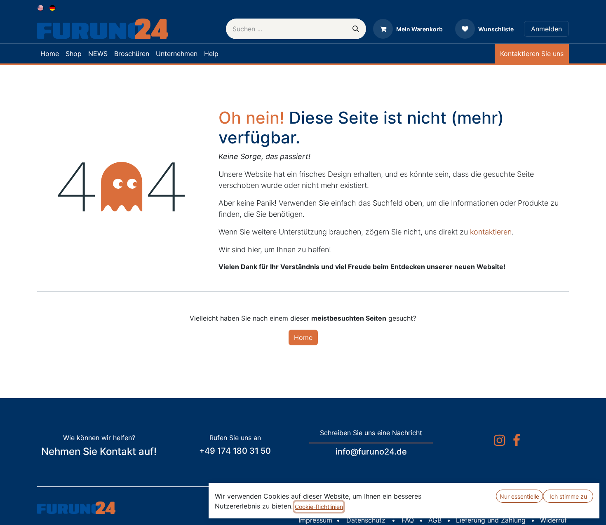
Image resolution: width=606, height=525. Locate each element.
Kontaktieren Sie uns (532, 53)
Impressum (315, 520)
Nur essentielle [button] (519, 496)
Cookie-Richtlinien (319, 506)
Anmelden (546, 29)
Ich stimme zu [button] (568, 496)
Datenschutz (365, 520)
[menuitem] (41, 7)
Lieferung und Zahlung (491, 520)
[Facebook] (516, 440)
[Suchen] (355, 29)
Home (303, 337)
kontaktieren (491, 231)
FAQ (408, 520)
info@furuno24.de (371, 452)
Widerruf (553, 520)
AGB (435, 520)
